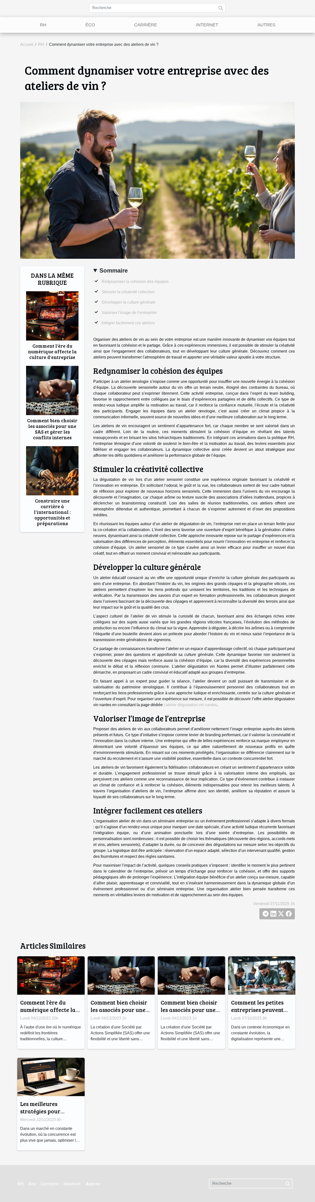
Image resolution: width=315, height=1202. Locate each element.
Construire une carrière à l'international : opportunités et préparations (52, 511)
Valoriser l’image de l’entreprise (129, 312)
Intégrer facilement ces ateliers (128, 323)
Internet (207, 24)
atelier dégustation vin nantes (191, 705)
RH (43, 24)
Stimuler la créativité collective (128, 292)
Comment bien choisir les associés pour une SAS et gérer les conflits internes (52, 428)
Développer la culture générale (129, 302)
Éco (90, 24)
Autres (266, 24)
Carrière (145, 24)
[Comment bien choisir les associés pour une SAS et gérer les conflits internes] (52, 390)
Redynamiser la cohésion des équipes (135, 281)
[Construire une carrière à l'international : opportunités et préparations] (52, 471)
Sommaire (113, 270)
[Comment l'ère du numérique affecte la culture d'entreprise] (52, 315)
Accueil (26, 44)
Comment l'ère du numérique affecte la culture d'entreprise (52, 351)
